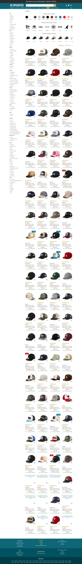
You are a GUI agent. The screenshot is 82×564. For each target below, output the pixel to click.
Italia (15, 562)
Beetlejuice (12, 94)
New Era (26, 60)
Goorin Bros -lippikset (20, 543)
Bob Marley (12, 157)
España (49, 560)
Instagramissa (62, 553)
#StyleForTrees (19, 552)
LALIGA (11, 183)
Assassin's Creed (13, 89)
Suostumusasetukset (19, 553)
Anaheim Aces (12, 124)
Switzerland (56, 562)
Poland (33, 562)
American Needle (13, 50)
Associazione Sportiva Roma (15, 132)
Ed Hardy (12, 58)
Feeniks (11, 39)
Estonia (53, 560)
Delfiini (11, 36)
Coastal (11, 55)
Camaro (11, 171)
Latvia (18, 562)
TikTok (62, 551)
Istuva (11, 137)
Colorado (12, 174)
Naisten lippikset (20, 544)
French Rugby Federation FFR (15, 180)
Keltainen (12, 18)
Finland (56, 560)
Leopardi (12, 25)
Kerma (11, 19)
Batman (11, 152)
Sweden (51, 562)
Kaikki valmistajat (28, 7)
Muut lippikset (12, 108)
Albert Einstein (12, 146)
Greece (66, 560)
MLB (11, 186)
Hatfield (22, 7)
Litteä (11, 115)
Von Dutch (39, 60)
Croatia (27, 560)
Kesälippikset (20, 540)
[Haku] (55, 5)
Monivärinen (12, 28)
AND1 (11, 52)
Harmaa (11, 16)
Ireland (12, 562)
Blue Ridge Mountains (14, 168)
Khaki (11, 21)
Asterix (11, 149)
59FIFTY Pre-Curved (14, 81)
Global (63, 560)
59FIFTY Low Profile (14, 80)
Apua (20, 549)
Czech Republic (35, 560)
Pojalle (34, 7)
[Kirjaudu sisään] (66, 5)
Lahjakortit (38, 7)
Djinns (11, 57)
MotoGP (11, 188)
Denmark (40, 560)
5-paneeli (12, 106)
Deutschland (45, 560)
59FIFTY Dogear (13, 78)
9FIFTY (11, 86)
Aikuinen (11, 66)
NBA (11, 191)
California (12, 169)
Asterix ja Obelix (13, 150)
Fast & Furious (13, 103)
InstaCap (56, 7)
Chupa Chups (12, 95)
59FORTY (12, 84)
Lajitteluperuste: (61, 45)
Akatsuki (11, 144)
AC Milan (12, 121)
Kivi (11, 22)
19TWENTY (12, 72)
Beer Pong (12, 166)
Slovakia (44, 562)
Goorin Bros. (17, 7)
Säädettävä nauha (13, 138)
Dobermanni (12, 38)
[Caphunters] (20, 5)
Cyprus (30, 560)
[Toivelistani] (69, 5)
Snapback (12, 140)
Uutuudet (43, 7)
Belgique (16, 560)
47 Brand (12, 49)
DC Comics (12, 98)
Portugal (36, 562)
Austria (13, 560)
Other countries (68, 562)
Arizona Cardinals (13, 129)
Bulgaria (20, 560)
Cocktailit (12, 97)
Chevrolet (12, 172)
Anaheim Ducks (13, 126)
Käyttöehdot (20, 555)
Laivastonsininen (13, 24)
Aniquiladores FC (13, 127)
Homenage (12, 63)
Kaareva (11, 114)
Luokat (52, 7)
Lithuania (21, 562)
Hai (11, 44)
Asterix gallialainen (13, 91)
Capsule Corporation (14, 158)
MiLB (11, 185)
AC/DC (11, 161)
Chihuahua (12, 35)
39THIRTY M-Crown (14, 75)
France (59, 560)
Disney (11, 100)
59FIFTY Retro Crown (14, 83)
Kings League (12, 182)
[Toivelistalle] (34, 56)
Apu (71, 7)
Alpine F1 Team (13, 123)
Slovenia (48, 562)
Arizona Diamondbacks (14, 130)
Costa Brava (12, 175)
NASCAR (12, 189)
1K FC (11, 120)
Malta (30, 562)
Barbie (11, 92)
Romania (40, 562)
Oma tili (19, 551)
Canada (23, 560)
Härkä (11, 46)
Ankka (11, 32)
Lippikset (12, 7)
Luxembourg (26, 562)
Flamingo (12, 41)
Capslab (26, 446)
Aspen (11, 163)
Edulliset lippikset (20, 541)
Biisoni (11, 33)
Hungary (69, 560)
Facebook (62, 552)
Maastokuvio (12, 27)
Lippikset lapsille (20, 546)
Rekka (11, 109)
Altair (11, 147)
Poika (11, 68)
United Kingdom (61, 562)
